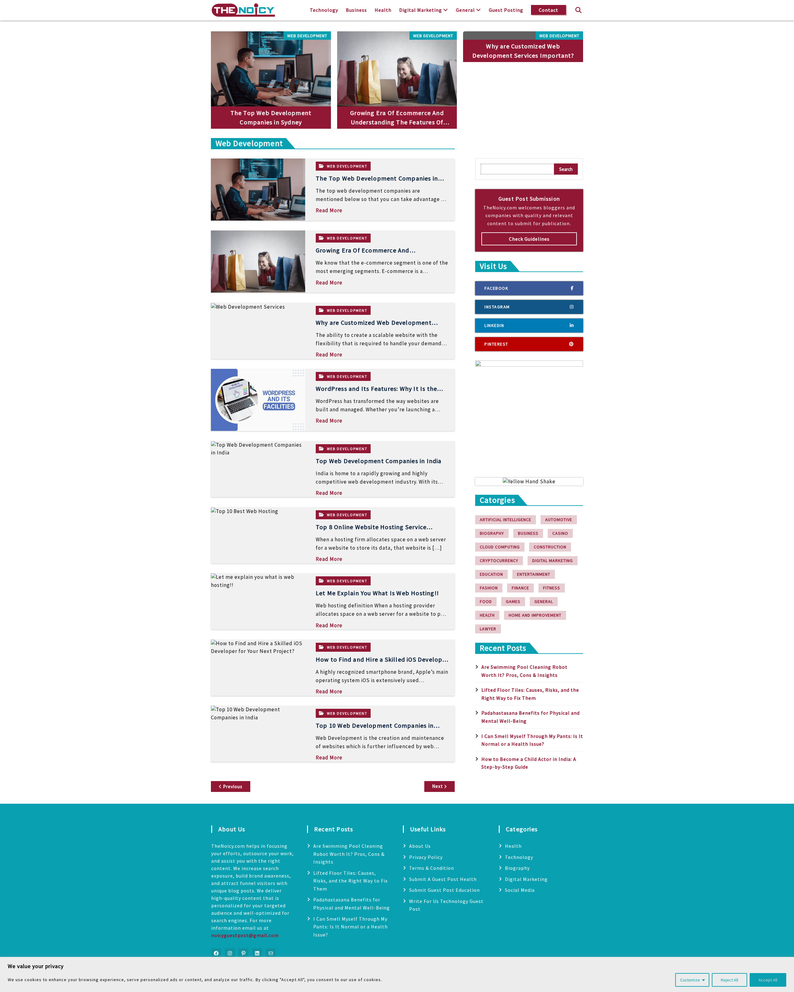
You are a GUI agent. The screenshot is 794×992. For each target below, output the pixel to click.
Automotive (558, 519)
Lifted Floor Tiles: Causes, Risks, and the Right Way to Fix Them (350, 881)
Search (566, 169)
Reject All (729, 980)
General (465, 10)
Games (513, 601)
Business (356, 10)
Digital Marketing (420, 10)
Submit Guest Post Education (444, 890)
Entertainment (533, 574)
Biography (492, 533)
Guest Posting (506, 10)
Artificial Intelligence (505, 519)
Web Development (307, 35)
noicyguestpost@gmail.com (245, 935)
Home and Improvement (535, 615)
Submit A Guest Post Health (443, 879)
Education (491, 574)
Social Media (520, 890)
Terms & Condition (431, 868)
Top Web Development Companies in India (379, 461)
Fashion (489, 588)
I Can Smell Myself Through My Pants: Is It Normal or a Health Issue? (350, 927)
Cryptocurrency (499, 560)
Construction (550, 547)
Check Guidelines (529, 239)
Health (383, 10)
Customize (690, 980)
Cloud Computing (500, 547)
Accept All (768, 980)
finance (520, 588)
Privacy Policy (426, 857)
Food (486, 601)
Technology (324, 10)
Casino (560, 533)
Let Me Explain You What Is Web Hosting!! (377, 593)
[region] (397, 974)
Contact (548, 10)
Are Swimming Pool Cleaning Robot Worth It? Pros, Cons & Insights (349, 854)
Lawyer (488, 629)
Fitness (551, 588)
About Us (420, 846)
